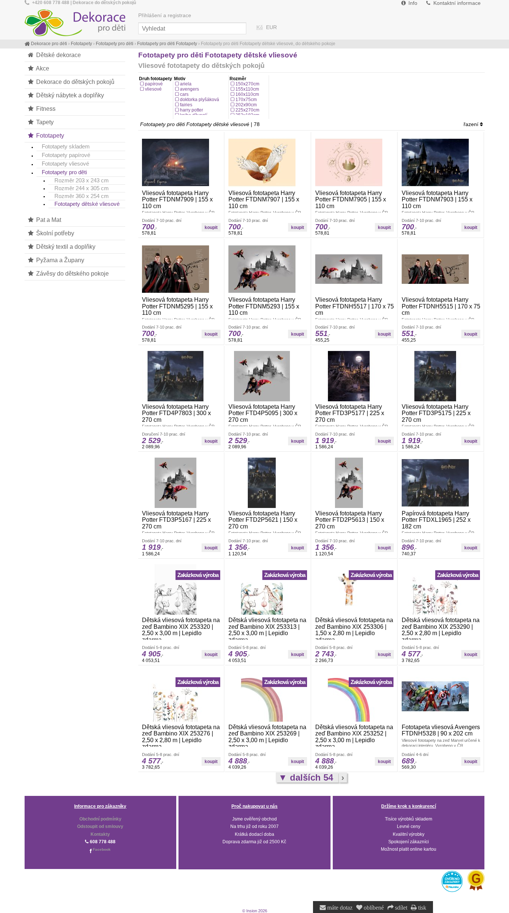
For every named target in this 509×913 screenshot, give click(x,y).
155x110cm (247, 89)
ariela (186, 84)
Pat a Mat (48, 219)
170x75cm (246, 99)
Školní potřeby (54, 233)
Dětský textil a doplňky (65, 246)
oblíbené (373, 908)
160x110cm (247, 94)
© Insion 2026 (254, 911)
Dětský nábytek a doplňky (69, 95)
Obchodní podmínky (100, 819)
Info (412, 3)
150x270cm (247, 84)
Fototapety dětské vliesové (87, 204)
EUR (271, 27)
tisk (421, 908)
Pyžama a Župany (59, 260)
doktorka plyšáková (199, 99)
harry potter (191, 110)
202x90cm (246, 104)
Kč (259, 27)
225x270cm (247, 110)
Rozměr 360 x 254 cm (81, 196)
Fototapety (49, 135)
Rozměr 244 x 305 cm (81, 188)
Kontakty (100, 834)
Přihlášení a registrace (164, 15)
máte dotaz (339, 908)
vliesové (153, 89)
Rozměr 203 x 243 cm (81, 180)
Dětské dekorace (58, 54)
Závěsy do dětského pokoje (72, 273)
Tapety (44, 122)
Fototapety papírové (66, 155)
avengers (189, 89)
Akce (42, 68)
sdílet (400, 908)
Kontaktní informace (456, 3)
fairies (186, 104)
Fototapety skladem (66, 146)
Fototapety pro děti (64, 172)
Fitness (45, 108)
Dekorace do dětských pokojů (74, 81)
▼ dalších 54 (307, 777)
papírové (154, 84)
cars (184, 94)
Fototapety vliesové (65, 163)
